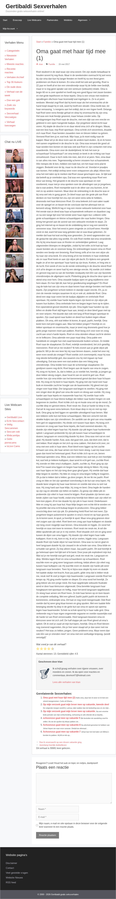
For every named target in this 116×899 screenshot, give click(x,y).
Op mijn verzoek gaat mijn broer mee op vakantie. (69, 711)
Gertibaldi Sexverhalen (36, 6)
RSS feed (11, 882)
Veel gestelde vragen (17, 872)
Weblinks (68, 20)
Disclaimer (11, 863)
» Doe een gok (12, 100)
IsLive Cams (13, 446)
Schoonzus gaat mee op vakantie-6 (62, 725)
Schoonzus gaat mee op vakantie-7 (62, 731)
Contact (10, 868)
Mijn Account (9, 28)
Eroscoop (17, 20)
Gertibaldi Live (14, 417)
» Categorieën (12, 50)
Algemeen (82, 20)
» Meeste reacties (14, 64)
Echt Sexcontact (15, 421)
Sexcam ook (13, 431)
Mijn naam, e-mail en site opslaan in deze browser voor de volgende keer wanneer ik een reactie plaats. (73, 825)
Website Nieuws (14, 877)
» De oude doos (13, 87)
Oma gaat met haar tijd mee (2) (59, 697)
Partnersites (52, 20)
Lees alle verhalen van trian (66, 682)
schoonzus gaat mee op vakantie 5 (61, 718)
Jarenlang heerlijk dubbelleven (53, 745)
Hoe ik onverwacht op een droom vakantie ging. (60, 742)
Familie (47, 42)
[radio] (37, 649)
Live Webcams (34, 20)
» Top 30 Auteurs (13, 82)
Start (5, 20)
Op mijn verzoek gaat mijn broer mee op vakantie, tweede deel (76, 704)
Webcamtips (13, 435)
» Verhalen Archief (14, 77)
